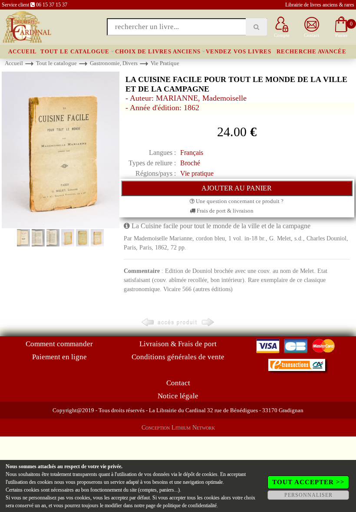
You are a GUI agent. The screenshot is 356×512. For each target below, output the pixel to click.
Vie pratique (197, 173)
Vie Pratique (165, 63)
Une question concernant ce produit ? (238, 201)
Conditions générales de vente (178, 357)
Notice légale (178, 396)
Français (191, 152)
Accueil (22, 51)
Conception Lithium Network (178, 427)
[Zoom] (60, 149)
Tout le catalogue (74, 51)
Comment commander (59, 344)
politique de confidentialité (190, 505)
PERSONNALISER (308, 495)
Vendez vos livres (238, 51)
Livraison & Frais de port (178, 344)
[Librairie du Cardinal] (26, 26)
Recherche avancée (311, 51)
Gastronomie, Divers (114, 63)
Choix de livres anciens (158, 51)
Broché (190, 163)
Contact (178, 383)
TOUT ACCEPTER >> (308, 482)
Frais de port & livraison (224, 210)
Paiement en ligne (59, 357)
